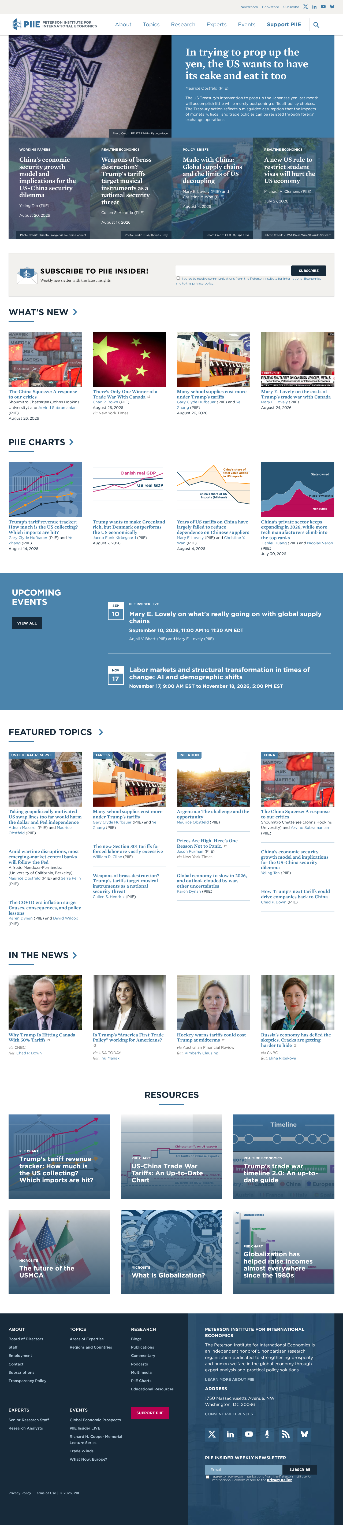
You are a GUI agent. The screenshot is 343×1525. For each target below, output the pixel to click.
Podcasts (139, 1364)
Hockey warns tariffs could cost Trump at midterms (211, 1037)
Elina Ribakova (282, 1058)
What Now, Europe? (88, 1459)
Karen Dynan (21, 918)
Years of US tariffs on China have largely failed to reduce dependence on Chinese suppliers (213, 527)
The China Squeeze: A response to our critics (43, 394)
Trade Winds (82, 1451)
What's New (40, 312)
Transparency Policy (27, 1381)
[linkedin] (230, 1435)
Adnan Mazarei (23, 827)
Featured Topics (53, 732)
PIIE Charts (38, 442)
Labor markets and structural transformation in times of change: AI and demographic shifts (219, 673)
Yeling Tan (29, 206)
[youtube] (249, 1435)
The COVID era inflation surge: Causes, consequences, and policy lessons (45, 907)
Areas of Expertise (87, 1339)
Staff (13, 1347)
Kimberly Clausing (201, 1053)
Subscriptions (21, 1372)
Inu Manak (110, 1058)
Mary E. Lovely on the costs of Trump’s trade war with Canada (296, 394)
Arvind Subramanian (57, 407)
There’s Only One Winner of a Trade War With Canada (125, 394)
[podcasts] (267, 1435)
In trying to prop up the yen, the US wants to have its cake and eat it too (246, 63)
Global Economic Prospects (95, 1420)
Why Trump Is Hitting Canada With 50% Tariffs (42, 1037)
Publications (142, 1347)
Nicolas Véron (320, 543)
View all (27, 623)
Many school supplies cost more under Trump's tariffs (212, 394)
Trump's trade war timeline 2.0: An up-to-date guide (281, 1173)
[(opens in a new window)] (305, 7)
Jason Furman (190, 851)
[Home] (55, 24)
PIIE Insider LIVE (85, 1428)
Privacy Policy (20, 1493)
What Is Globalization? (168, 1275)
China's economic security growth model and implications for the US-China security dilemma (47, 177)
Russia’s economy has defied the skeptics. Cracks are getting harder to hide (296, 1040)
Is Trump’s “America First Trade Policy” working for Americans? (128, 1037)
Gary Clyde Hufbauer (197, 402)
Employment (20, 1355)
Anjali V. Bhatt (143, 639)
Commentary (143, 1355)
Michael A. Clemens (282, 191)
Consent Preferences (229, 1414)
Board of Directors (26, 1339)
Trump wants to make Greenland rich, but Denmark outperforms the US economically (129, 527)
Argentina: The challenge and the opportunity (213, 813)
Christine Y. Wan (198, 197)
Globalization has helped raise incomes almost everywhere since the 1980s (278, 1264)
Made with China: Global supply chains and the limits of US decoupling (212, 170)
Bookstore (270, 7)
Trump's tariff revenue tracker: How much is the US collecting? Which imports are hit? (43, 527)
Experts (19, 1410)
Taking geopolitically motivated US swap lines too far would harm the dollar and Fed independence (45, 816)
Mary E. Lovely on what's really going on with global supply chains (225, 617)
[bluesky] (304, 1435)
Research (143, 1329)
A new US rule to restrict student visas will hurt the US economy (289, 170)
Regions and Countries (91, 1347)
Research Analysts (26, 1428)
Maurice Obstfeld (25, 878)
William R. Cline (108, 857)
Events (247, 24)
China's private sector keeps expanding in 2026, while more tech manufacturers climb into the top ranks (294, 529)
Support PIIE (284, 24)
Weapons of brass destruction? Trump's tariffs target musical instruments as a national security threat (126, 181)
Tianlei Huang (274, 543)
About (17, 1329)
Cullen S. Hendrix (117, 213)
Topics (78, 1329)
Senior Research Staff (29, 1420)
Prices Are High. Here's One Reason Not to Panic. (207, 843)
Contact (16, 1364)
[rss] (286, 1435)
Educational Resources (152, 1389)
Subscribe (291, 7)
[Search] (315, 24)
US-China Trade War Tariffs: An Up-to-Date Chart (167, 1173)
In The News (40, 955)
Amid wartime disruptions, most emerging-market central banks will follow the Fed (44, 856)
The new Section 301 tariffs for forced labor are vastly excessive (128, 848)
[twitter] (212, 1435)
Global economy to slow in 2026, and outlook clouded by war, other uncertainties (212, 881)
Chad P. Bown (106, 402)
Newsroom (249, 7)
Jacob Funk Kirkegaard (115, 538)
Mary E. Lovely (197, 191)
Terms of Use (45, 1493)
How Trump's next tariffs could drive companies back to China (295, 893)
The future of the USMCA (46, 1271)
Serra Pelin (71, 878)
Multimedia (141, 1372)
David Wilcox (65, 918)
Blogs (136, 1339)
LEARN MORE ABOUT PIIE (229, 1379)
